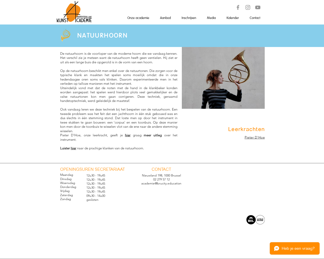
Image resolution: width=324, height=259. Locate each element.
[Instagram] (248, 7)
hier (127, 135)
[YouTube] (258, 7)
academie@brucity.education (161, 183)
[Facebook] (238, 7)
